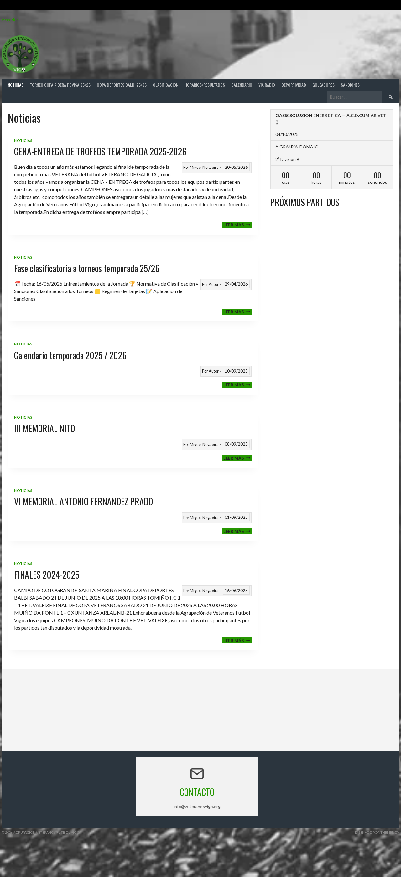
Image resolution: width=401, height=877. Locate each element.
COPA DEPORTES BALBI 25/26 (122, 84)
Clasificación (165, 84)
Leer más (237, 225)
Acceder (10, 19)
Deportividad (293, 84)
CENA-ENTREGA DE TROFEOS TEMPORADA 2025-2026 (100, 151)
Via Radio (266, 84)
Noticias (15, 84)
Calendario (241, 84)
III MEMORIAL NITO (44, 428)
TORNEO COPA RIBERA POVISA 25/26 (60, 84)
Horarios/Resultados (205, 84)
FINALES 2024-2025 (46, 574)
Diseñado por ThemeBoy (377, 832)
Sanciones (350, 84)
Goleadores (323, 84)
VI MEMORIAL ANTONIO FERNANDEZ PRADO (83, 501)
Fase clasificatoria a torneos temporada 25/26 (86, 268)
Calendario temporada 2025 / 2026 (70, 355)
